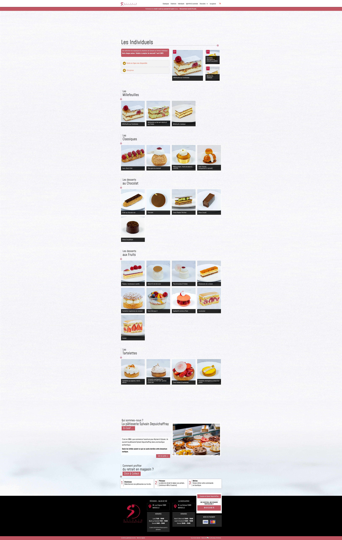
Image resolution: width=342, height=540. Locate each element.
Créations (173, 4)
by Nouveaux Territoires (215, 538)
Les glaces (213, 4)
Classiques (166, 4)
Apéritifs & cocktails (192, 4)
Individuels (181, 4)
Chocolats (202, 4)
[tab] (145, 63)
